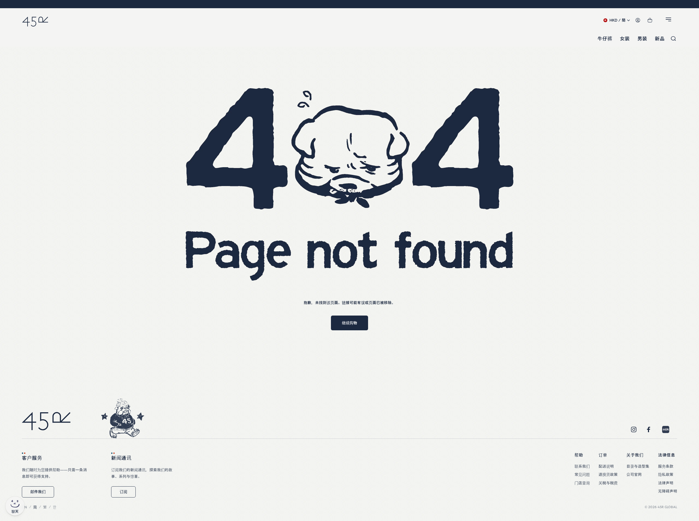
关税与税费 (608, 483)
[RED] (665, 429)
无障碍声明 (667, 491)
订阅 (123, 492)
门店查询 (582, 483)
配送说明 (606, 466)
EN (24, 507)
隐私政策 (665, 474)
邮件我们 (38, 492)
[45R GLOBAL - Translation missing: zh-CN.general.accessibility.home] (35, 20)
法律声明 (665, 483)
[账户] (638, 20)
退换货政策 (608, 474)
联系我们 (582, 466)
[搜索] (673, 39)
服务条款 (665, 466)
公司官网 (634, 474)
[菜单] (669, 20)
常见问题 (582, 474)
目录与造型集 (637, 466)
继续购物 (349, 323)
